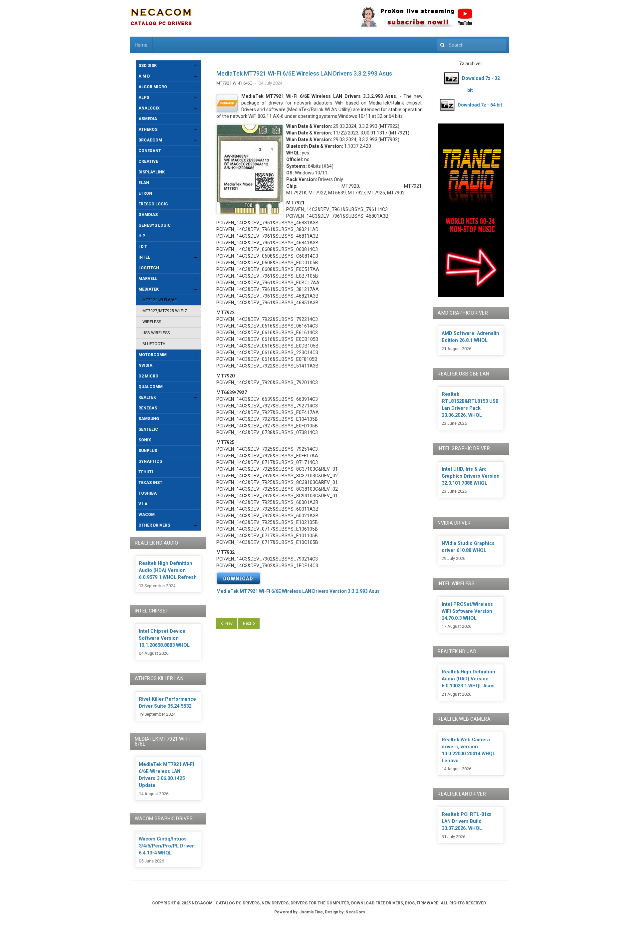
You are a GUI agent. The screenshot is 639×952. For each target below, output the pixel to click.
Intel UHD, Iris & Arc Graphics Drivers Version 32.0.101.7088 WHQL (471, 476)
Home (141, 45)
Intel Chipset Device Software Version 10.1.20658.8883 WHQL (164, 638)
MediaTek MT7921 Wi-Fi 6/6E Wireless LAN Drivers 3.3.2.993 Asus (304, 73)
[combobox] (471, 45)
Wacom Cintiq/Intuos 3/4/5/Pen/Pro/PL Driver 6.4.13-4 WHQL (166, 846)
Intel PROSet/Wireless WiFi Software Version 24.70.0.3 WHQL (467, 611)
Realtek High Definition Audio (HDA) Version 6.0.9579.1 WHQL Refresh (168, 570)
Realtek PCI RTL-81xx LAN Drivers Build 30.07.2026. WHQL (466, 821)
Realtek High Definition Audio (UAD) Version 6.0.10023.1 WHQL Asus (468, 679)
